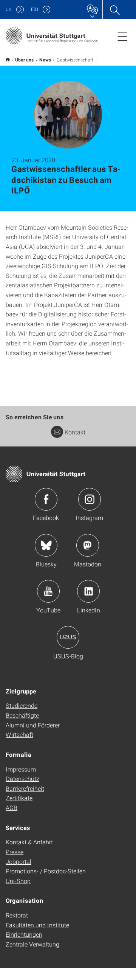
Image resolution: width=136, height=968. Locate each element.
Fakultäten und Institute (37, 925)
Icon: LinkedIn (88, 591)
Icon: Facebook (46, 499)
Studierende (21, 705)
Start (8, 59)
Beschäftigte (22, 715)
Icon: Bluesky (46, 545)
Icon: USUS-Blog (68, 637)
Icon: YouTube (48, 591)
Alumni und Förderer (33, 725)
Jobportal (18, 861)
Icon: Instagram (89, 499)
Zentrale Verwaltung (32, 944)
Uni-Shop (18, 881)
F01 (35, 9)
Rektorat (17, 915)
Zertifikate (19, 798)
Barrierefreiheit (25, 788)
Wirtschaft (19, 734)
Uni (9, 9)
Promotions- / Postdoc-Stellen (46, 871)
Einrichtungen (24, 934)
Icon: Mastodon (87, 545)
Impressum (21, 769)
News (45, 60)
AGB (11, 808)
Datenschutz (22, 778)
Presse (14, 852)
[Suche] (114, 9)
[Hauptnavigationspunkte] (122, 36)
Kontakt (75, 432)
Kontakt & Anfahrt (29, 842)
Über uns (24, 60)
